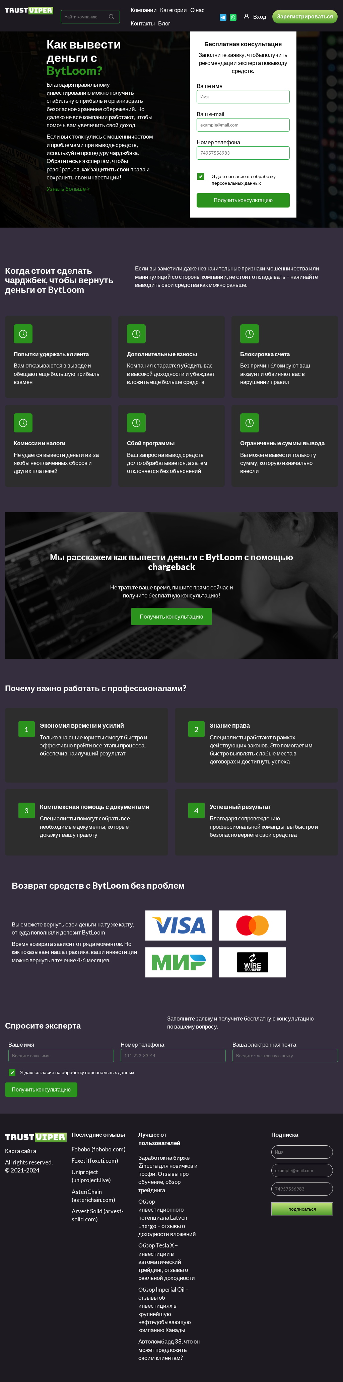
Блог (164, 23)
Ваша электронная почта (264, 1044)
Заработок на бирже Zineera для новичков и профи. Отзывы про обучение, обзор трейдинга (168, 1174)
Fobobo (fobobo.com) (99, 1149)
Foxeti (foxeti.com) (95, 1160)
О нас (197, 9)
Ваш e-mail (210, 113)
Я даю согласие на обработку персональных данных (244, 179)
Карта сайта (20, 1150)
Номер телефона (218, 142)
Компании (144, 9)
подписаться (302, 1209)
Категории (173, 9)
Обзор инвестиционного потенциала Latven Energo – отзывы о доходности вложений (167, 1217)
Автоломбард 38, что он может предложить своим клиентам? (169, 1349)
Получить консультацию (243, 200)
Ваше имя (209, 85)
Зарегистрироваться (305, 16)
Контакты (143, 23)
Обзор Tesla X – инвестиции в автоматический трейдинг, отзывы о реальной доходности (166, 1261)
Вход (259, 16)
